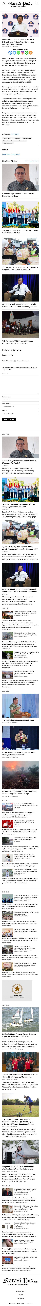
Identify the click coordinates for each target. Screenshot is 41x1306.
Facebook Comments (23, 361)
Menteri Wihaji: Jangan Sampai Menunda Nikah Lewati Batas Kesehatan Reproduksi (19, 590)
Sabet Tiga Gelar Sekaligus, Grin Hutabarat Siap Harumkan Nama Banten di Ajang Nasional (24, 856)
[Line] (26, 53)
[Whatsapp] (18, 53)
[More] (31, 53)
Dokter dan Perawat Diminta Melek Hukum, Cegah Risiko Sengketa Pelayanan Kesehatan (25, 1190)
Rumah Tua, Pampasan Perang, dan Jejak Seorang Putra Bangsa (25, 838)
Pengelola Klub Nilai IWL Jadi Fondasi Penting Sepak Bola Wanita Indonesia (18, 1167)
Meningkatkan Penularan (10, 141)
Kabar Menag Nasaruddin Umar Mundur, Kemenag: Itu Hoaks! (19, 461)
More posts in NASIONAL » (32, 161)
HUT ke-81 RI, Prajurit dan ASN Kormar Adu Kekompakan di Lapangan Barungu (26, 805)
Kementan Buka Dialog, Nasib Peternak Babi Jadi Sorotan (26, 913)
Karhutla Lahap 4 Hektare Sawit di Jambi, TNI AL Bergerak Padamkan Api (19, 792)
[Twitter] (14, 53)
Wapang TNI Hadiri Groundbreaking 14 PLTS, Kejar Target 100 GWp (18, 505)
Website (4, 410)
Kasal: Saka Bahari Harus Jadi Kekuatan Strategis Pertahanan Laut (19, 753)
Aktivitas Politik (7, 138)
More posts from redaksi (11, 154)
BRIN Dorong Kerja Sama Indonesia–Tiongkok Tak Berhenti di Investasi (25, 612)
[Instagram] (22, 53)
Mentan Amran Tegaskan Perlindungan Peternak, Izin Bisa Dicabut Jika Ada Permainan (24, 948)
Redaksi (20, 1295)
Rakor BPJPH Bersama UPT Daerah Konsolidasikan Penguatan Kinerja (25, 964)
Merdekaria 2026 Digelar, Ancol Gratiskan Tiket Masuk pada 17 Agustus (24, 822)
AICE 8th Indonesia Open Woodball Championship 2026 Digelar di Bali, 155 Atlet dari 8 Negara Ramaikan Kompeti (18, 1121)
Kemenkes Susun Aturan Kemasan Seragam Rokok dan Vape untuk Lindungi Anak (24, 1224)
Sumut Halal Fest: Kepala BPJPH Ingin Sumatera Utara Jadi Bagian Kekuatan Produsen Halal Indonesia (26, 897)
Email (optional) (6, 403)
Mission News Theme (14, 1303)
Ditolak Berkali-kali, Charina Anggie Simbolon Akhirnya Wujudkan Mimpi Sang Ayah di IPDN (25, 871)
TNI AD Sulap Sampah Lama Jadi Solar (18, 720)
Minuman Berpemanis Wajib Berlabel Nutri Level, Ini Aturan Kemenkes (25, 1258)
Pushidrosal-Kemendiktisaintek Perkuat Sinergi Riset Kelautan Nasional (24, 673)
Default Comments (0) (9, 361)
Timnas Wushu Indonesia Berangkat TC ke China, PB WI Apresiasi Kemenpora (20, 1075)
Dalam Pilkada (27, 138)
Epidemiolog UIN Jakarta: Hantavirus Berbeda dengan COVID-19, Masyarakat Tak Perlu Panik (26, 1207)
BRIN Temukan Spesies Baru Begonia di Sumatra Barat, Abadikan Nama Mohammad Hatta (26, 654)
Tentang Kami (20, 1291)
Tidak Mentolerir (7, 143)
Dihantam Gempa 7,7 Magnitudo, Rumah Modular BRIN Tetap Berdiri (25, 634)
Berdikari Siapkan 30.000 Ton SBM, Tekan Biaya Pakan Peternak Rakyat (25, 930)
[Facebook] (10, 53)
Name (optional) (6, 397)
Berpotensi (17, 138)
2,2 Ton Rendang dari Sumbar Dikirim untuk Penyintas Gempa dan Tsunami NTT (20, 547)
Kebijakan (20, 1298)
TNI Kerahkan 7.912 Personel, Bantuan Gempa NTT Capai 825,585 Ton (17, 342)
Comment (5, 374)
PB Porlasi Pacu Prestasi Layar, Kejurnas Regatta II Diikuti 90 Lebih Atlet (19, 1035)
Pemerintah (23, 141)
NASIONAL (15, 134)
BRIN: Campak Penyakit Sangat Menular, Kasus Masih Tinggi (24, 1241)
